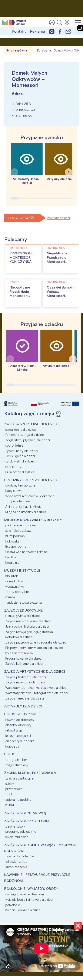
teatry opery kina (17, 592)
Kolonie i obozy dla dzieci (23, 910)
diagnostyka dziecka (19, 741)
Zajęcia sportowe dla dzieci (31, 424)
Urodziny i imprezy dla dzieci (31, 480)
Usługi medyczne (20, 714)
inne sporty (13, 467)
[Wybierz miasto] (68, 22)
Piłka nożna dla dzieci (20, 472)
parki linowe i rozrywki (20, 525)
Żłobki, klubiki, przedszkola (30, 773)
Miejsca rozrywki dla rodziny (33, 520)
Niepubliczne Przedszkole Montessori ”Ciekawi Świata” (60, 259)
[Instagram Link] (51, 31)
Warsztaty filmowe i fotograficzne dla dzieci (36, 693)
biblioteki (11, 576)
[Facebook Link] (60, 31)
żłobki (9, 794)
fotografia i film (16, 760)
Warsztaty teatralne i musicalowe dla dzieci (36, 688)
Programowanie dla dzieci (23, 658)
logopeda (12, 746)
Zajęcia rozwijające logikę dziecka (29, 632)
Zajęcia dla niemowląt (26, 813)
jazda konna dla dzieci (20, 430)
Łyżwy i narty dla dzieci (21, 451)
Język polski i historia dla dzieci (27, 627)
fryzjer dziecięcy (16, 765)
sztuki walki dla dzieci (20, 461)
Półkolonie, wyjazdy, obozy (31, 889)
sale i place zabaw (18, 531)
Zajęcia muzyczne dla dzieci (25, 682)
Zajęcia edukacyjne (23, 610)
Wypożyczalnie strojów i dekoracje (29, 496)
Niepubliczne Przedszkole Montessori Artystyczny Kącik (20, 295)
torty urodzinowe (17, 501)
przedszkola (18, 247)
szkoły (14, 282)
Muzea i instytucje (22, 570)
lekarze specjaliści (18, 736)
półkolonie (12, 905)
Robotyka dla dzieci (19, 637)
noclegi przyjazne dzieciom (24, 894)
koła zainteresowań (19, 653)
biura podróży (15, 536)
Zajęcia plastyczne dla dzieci (25, 677)
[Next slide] (68, 172)
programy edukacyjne (20, 832)
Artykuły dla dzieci (23, 706)
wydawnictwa (14, 587)
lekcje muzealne (16, 837)
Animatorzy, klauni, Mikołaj (23, 507)
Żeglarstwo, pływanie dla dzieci (27, 440)
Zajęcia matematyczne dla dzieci (28, 621)
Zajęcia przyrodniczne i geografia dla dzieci (36, 642)
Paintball (11, 557)
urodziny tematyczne (20, 485)
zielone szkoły (15, 826)
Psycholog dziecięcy (19, 720)
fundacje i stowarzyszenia (23, 602)
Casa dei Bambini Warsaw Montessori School (60, 293)
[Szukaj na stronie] (59, 22)
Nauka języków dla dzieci (22, 616)
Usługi (10, 754)
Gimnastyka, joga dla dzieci (24, 435)
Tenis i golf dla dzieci (20, 456)
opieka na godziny (18, 800)
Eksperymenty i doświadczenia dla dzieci (34, 648)
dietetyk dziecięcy (18, 725)
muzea (10, 597)
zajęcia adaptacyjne (19, 778)
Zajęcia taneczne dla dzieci (24, 698)
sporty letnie (14, 445)
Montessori (60, 218)
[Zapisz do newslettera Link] (68, 31)
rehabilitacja (14, 730)
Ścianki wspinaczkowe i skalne (26, 552)
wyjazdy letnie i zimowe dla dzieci (29, 900)
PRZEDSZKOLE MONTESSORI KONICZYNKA (21, 257)
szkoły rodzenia (16, 867)
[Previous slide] (14, 172)
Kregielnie (12, 563)
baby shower (14, 491)
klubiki (9, 805)
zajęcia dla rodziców (19, 856)
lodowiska (12, 541)
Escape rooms (15, 546)
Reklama (37, 31)
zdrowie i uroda (16, 862)
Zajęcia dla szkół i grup (27, 821)
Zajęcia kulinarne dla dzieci (24, 664)
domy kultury (14, 581)
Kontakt (19, 31)
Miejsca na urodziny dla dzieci (26, 512)
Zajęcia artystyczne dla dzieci (34, 671)
